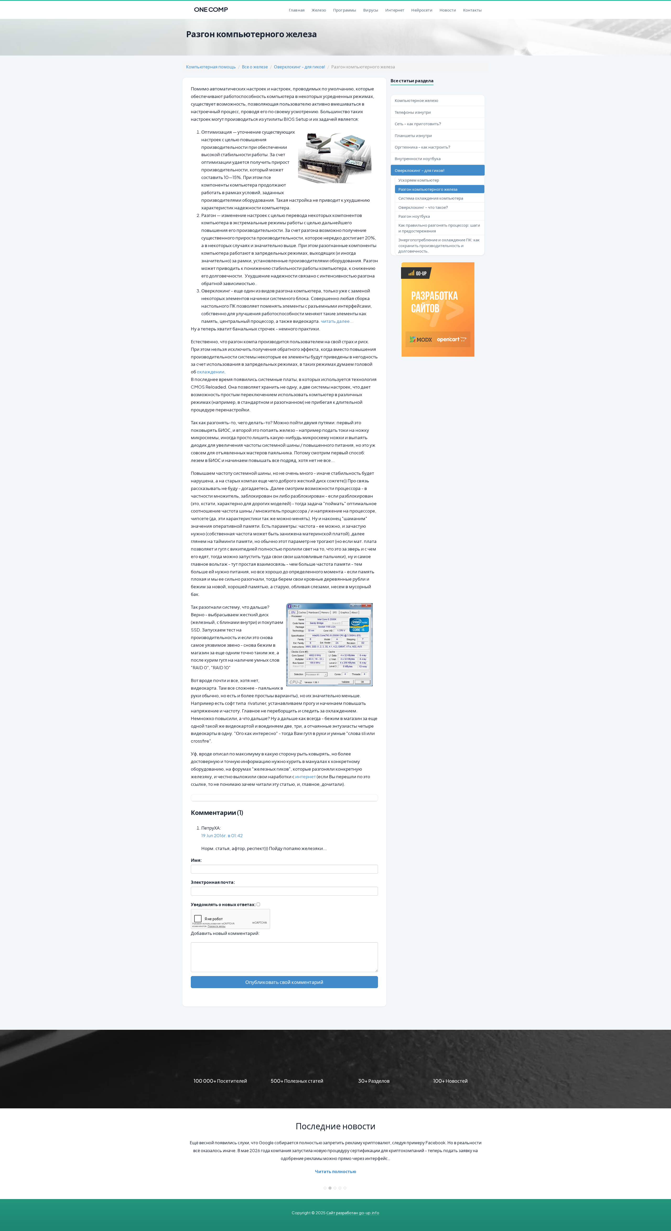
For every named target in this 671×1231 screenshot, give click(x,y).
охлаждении (210, 371)
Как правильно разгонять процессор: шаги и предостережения (439, 227)
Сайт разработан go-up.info (352, 1212)
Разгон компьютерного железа (427, 189)
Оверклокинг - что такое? (423, 207)
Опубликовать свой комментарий (284, 982)
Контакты (472, 9)
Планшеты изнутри (413, 135)
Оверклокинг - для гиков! (299, 66)
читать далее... (337, 321)
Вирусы (370, 9)
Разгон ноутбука (414, 216)
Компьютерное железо (416, 100)
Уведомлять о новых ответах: (223, 904)
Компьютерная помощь (211, 66)
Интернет (394, 9)
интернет (305, 776)
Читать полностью (335, 1171)
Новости (448, 9)
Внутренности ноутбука (418, 158)
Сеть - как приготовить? (418, 123)
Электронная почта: (213, 882)
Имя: (196, 860)
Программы (344, 9)
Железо (319, 9)
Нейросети (421, 9)
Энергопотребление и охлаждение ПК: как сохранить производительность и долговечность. (439, 245)
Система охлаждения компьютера (430, 197)
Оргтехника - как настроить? (422, 146)
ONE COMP (210, 7)
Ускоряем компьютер (418, 179)
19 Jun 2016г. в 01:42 (222, 835)
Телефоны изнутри (413, 112)
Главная (297, 9)
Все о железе (255, 66)
